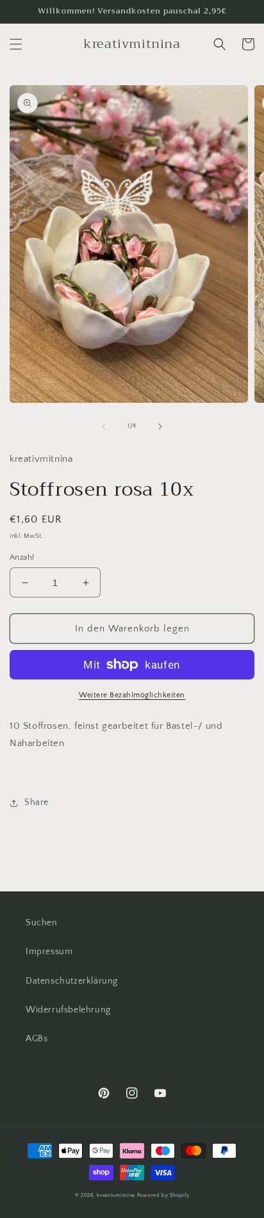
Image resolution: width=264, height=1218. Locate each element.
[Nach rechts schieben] (160, 426)
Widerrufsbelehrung (68, 1010)
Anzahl (22, 557)
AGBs (36, 1039)
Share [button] (36, 802)
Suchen (42, 923)
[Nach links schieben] (104, 426)
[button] (16, 44)
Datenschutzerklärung (72, 981)
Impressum (49, 951)
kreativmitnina (116, 1195)
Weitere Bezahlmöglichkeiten (132, 695)
